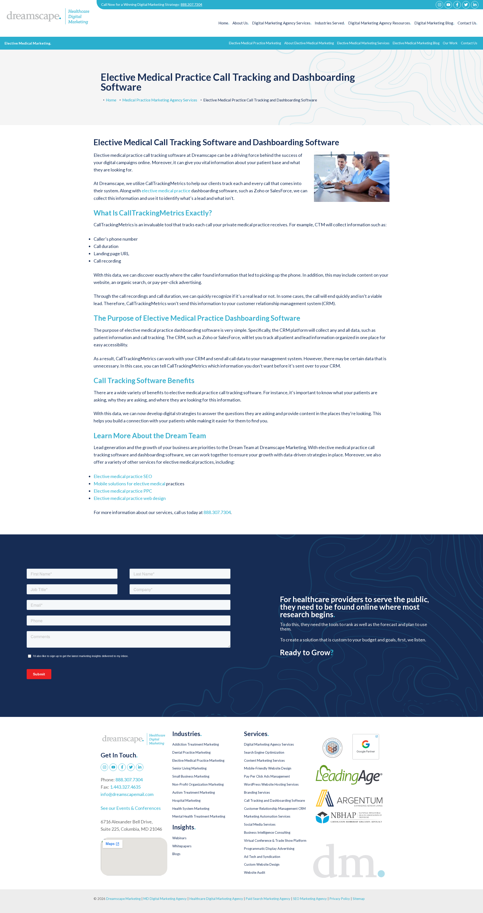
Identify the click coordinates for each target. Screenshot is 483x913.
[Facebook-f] (457, 5)
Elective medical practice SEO (123, 476)
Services (281, 23)
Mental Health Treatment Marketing (198, 816)
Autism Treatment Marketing (193, 792)
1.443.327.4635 (125, 787)
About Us (240, 23)
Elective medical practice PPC (123, 491)
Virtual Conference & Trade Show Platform (275, 840)
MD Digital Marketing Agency (165, 899)
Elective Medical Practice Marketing (198, 760)
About (309, 43)
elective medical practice (166, 190)
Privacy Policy (340, 899)
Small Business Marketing (190, 776)
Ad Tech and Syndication (262, 857)
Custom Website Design (261, 864)
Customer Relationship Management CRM (275, 809)
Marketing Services (363, 43)
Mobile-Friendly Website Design (267, 768)
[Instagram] (439, 5)
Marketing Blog (416, 43)
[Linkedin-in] (474, 5)
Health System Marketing (190, 809)
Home (223, 23)
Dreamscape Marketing (123, 899)
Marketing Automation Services (267, 816)
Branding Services (257, 792)
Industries (330, 23)
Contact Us (467, 23)
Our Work (450, 43)
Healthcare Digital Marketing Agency (216, 899)
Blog (434, 23)
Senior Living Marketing (189, 768)
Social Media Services (259, 824)
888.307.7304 (191, 4)
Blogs (176, 854)
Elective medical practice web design (130, 498)
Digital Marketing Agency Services (269, 744)
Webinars (179, 838)
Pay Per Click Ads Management (267, 776)
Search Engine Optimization (264, 752)
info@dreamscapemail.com (127, 794)
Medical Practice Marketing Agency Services (159, 100)
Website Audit (254, 872)
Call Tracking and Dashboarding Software (274, 800)
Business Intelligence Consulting (267, 832)
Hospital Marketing (186, 800)
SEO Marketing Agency (310, 899)
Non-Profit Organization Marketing (198, 784)
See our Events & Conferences (131, 808)
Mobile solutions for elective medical (129, 483)
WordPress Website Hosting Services (271, 784)
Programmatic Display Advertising (269, 849)
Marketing (255, 43)
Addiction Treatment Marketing (195, 744)
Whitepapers (181, 846)
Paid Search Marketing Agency (268, 899)
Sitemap (359, 899)
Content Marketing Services (264, 760)
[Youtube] (448, 5)
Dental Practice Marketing (191, 752)
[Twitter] (466, 5)
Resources (379, 23)
